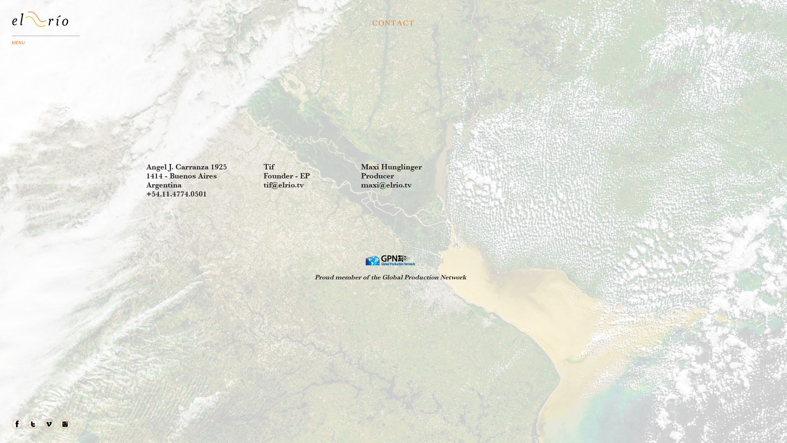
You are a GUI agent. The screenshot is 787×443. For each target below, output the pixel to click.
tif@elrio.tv (284, 185)
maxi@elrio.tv (386, 185)
